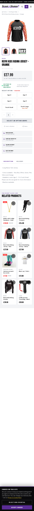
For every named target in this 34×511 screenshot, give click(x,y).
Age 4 (9, 101)
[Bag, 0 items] (26, 6)
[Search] (22, 7)
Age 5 (25, 101)
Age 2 (9, 95)
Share (25, 126)
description (8, 161)
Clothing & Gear (13, 12)
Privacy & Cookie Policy (14, 497)
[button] (17, 31)
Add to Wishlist (10, 126)
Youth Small (9, 107)
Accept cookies (17, 507)
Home (5, 12)
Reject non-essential (17, 502)
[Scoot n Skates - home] (10, 6)
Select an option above (17, 120)
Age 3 (25, 95)
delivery (20, 161)
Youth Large (25, 107)
